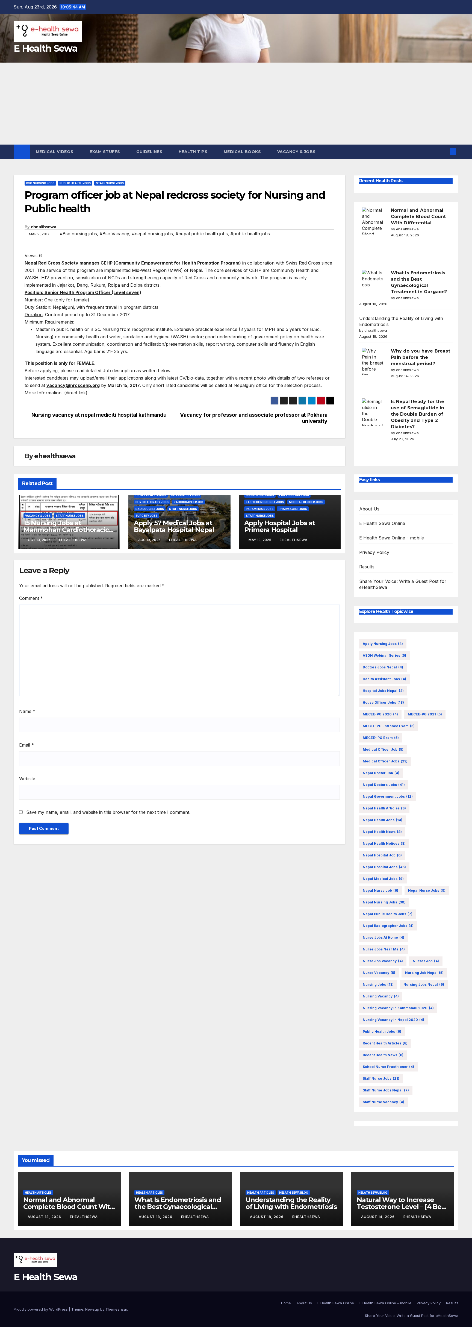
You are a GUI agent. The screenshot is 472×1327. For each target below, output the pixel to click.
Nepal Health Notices (384, 843)
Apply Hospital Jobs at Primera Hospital (279, 526)
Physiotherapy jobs (152, 502)
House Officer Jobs (383, 702)
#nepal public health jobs (202, 233)
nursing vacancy (381, 996)
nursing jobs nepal (423, 984)
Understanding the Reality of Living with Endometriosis (291, 1203)
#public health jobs (250, 233)
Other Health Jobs (150, 495)
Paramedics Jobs (259, 508)
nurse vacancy (379, 973)
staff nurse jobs (381, 1078)
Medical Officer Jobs (306, 502)
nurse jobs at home (383, 937)
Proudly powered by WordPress (41, 1309)
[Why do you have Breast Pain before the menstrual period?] (373, 361)
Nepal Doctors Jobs (384, 785)
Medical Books (243, 151)
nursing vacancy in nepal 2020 (393, 1020)
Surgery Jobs (146, 515)
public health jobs (382, 1031)
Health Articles (38, 1192)
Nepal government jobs (388, 796)
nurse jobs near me (384, 949)
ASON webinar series (384, 655)
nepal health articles (384, 808)
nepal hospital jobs (384, 867)
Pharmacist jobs (185, 495)
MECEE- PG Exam (381, 738)
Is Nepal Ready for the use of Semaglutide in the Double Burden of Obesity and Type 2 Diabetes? (417, 414)
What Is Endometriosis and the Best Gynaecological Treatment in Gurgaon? (177, 1206)
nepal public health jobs (387, 914)
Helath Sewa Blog (293, 1192)
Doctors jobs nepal (383, 667)
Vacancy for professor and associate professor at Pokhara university (254, 418)
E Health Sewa (45, 48)
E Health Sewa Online (382, 523)
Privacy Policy (374, 552)
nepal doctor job (381, 773)
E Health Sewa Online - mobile (391, 538)
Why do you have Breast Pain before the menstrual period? (420, 357)
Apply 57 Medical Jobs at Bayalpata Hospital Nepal (174, 526)
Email (26, 745)
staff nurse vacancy (383, 1102)
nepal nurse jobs (427, 890)
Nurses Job (426, 961)
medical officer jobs (385, 761)
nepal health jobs (382, 820)
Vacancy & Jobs (297, 151)
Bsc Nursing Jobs (40, 183)
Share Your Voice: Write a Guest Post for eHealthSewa (411, 1315)
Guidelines (150, 151)
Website (27, 778)
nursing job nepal (424, 973)
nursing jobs (378, 984)
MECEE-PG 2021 (425, 714)
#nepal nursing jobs (152, 233)
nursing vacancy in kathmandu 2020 (398, 1008)
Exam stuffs (105, 151)
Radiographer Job (188, 502)
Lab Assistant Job (294, 495)
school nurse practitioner (388, 1067)
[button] (444, 151)
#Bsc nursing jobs (78, 233)
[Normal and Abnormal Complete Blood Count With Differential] (373, 220)
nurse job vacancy (383, 961)
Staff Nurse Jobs (110, 183)
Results (366, 566)
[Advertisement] (236, 103)
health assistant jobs (384, 679)
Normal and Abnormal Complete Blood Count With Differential (418, 216)
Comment (31, 598)
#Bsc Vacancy (114, 233)
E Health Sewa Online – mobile (385, 1303)
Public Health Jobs (75, 183)
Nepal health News (382, 832)
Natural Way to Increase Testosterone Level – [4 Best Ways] (402, 1206)
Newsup (92, 1309)
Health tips (194, 151)
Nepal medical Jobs (383, 879)
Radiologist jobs (149, 508)
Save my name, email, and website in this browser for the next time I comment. (108, 812)
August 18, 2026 (45, 1217)
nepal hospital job (382, 855)
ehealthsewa (43, 226)
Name (27, 711)
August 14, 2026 (378, 1217)
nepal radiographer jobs (388, 926)
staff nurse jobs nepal (386, 1090)
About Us (369, 509)
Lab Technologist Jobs (265, 502)
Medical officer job (383, 749)
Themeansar (116, 1309)
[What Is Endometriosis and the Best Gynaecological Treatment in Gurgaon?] (373, 283)
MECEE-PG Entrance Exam (389, 726)
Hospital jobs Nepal (383, 691)
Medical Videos (55, 151)
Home (286, 1303)
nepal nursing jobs (384, 902)
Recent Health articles (385, 1043)
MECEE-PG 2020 (380, 714)
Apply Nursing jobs (383, 644)
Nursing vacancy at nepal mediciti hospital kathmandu (99, 415)
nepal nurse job (380, 890)
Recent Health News (383, 1055)
